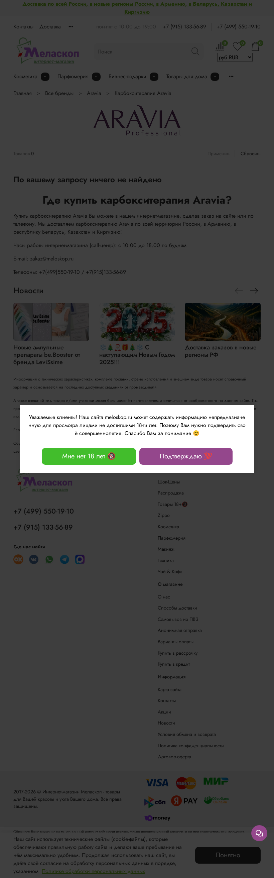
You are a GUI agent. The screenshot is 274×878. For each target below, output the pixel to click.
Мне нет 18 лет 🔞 (89, 456)
